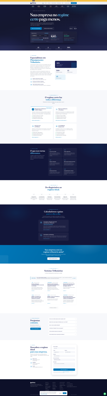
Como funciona (55, 386)
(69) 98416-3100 (35, 364)
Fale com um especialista (36, 28)
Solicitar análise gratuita (36, 120)
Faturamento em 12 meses (35, 38)
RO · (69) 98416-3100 (70, 385)
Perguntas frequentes (54, 388)
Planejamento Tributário (47, 384)
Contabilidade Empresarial (47, 390)
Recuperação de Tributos (47, 388)
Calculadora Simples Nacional (62, 386)
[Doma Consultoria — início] (33, 3)
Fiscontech (61, 387)
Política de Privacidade (74, 394)
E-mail (54, 350)
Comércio (34, 35)
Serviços (45, 35)
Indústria (40, 35)
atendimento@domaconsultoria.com (72, 386)
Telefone (66, 350)
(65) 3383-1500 (35, 360)
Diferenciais (54, 385)
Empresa (54, 354)
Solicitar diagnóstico (35, 137)
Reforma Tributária (47, 386)
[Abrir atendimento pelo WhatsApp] (105, 394)
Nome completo (55, 346)
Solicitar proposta (59, 137)
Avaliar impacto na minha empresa (61, 120)
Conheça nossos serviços (48, 28)
